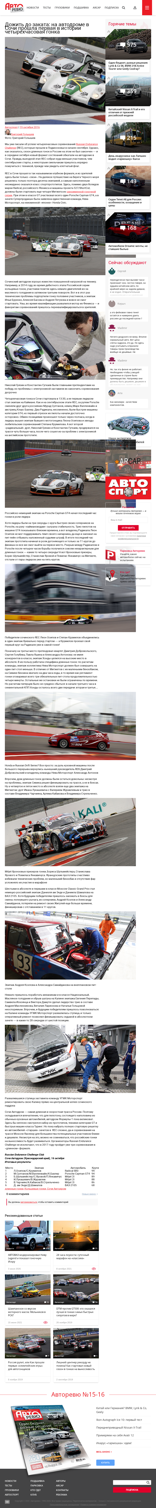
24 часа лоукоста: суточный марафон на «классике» (72, 1256)
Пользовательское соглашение (64, 1504)
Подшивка (81, 7)
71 (96, 1248)
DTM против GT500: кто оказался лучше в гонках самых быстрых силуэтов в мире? (75, 1312)
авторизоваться (29, 1202)
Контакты (62, 1490)
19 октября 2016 (30, 127)
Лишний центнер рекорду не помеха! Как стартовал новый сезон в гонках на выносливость (75, 1366)
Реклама (61, 1494)
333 (47, 1248)
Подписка (112, 7)
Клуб (33, 1494)
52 (48, 1302)
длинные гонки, (15, 1188)
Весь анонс (103, 1451)
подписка (132, 1490)
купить (105, 1462)
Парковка (36, 1485)
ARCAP (97, 7)
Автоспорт (11, 127)
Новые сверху (89, 1194)
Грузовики (62, 7)
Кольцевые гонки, (36, 1188)
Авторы (61, 1480)
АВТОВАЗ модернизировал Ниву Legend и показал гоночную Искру (27, 1258)
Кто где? (35, 1490)
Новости (33, 7)
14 (96, 1302)
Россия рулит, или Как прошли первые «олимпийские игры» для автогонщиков (26, 1366)
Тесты (47, 7)
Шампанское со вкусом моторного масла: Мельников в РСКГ (27, 1312)
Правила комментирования (93, 1504)
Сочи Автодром (56, 1188)
